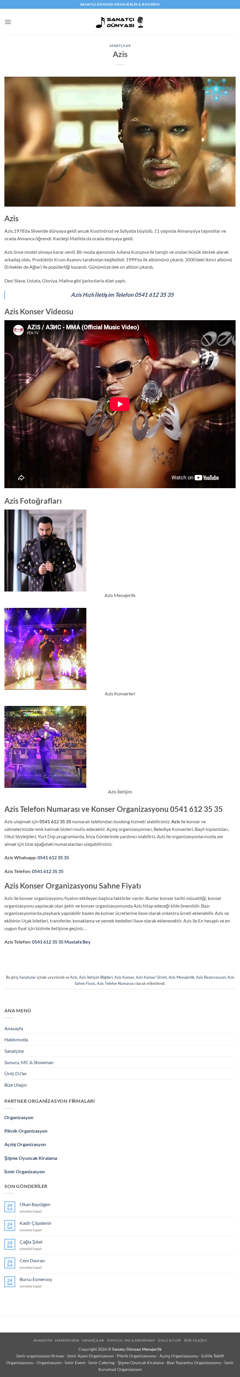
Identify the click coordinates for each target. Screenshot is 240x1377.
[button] (7, 22)
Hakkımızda (16, 1039)
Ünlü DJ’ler (15, 1073)
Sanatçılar (120, 45)
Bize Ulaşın (15, 1085)
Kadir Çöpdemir (36, 1223)
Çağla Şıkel (31, 1241)
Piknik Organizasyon (25, 1131)
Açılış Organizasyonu (179, 1355)
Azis (73, 977)
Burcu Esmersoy (36, 1279)
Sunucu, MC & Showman (29, 1062)
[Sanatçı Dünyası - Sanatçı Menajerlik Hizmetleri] (120, 22)
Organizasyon (18, 1117)
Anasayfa (13, 1028)
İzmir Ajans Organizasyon (90, 1355)
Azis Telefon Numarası (115, 983)
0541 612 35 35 (53, 857)
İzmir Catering (101, 1362)
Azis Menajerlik (181, 977)
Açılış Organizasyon (25, 1144)
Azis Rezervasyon (211, 977)
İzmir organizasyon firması (40, 1355)
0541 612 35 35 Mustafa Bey (61, 941)
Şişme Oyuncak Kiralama (30, 1158)
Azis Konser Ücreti (151, 977)
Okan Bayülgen (35, 1204)
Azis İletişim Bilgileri (96, 977)
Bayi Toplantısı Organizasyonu (194, 1362)
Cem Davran (32, 1260)
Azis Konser (124, 977)
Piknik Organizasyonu (137, 1355)
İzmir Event (75, 1362)
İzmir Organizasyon (24, 1171)
